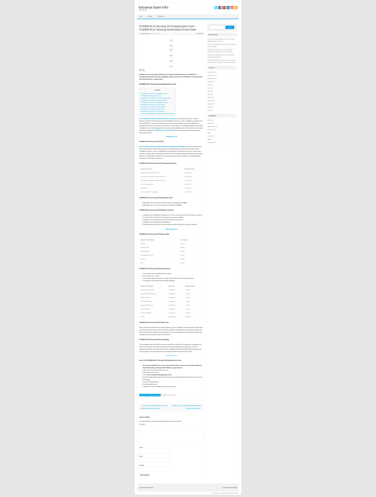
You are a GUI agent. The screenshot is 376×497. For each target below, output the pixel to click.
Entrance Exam (155, 395)
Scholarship (210, 136)
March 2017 (210, 97)
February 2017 (211, 100)
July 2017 (210, 85)
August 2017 (210, 81)
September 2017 (212, 78)
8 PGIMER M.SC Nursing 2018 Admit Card (152, 109)
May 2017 (210, 91)
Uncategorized (211, 142)
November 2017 (211, 72)
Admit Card (210, 123)
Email (141, 456)
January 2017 (211, 104)
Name (141, 447)
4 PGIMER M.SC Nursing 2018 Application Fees (153, 100)
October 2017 (211, 75)
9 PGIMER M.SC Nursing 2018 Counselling (152, 111)
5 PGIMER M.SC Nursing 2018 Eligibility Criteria (153, 102)
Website (141, 465)
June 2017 (210, 88)
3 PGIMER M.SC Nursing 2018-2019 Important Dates (155, 98)
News (209, 132)
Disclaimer (160, 16)
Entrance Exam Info (153, 7)
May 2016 (210, 110)
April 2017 (210, 94)
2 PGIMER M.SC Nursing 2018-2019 (150, 96)
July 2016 (210, 107)
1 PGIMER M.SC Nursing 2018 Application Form (154, 93)
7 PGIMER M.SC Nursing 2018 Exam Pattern (152, 107)
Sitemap (149, 16)
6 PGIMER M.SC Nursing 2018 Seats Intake (152, 104)
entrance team (145, 33)
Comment (142, 424)
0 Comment (199, 33)
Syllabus (209, 139)
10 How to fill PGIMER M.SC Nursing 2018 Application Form (157, 113)
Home (141, 16)
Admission (210, 120)
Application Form (145, 395)
